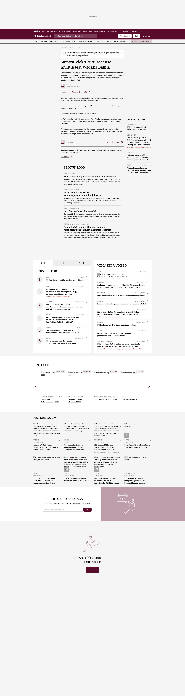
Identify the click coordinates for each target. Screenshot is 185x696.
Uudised (67, 173)
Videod (89, 41)
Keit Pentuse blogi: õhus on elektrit (82, 211)
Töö (114, 41)
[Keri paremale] (149, 386)
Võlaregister (121, 41)
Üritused (97, 41)
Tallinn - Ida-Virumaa (75, 397)
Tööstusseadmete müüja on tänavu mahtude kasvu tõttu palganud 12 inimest (137, 157)
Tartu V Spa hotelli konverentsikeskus (109, 397)
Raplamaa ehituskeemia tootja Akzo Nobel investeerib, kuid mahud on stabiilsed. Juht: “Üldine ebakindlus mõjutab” (63, 319)
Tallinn (123, 397)
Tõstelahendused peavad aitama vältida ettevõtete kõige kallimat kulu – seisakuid (139, 170)
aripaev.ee (135, 31)
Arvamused (50, 302)
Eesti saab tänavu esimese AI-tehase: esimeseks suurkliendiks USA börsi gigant (106, 480)
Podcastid (82, 41)
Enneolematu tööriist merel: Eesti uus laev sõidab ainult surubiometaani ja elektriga (44, 480)
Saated (127, 440)
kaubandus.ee (77, 31)
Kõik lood (43, 41)
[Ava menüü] (42, 31)
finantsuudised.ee (125, 31)
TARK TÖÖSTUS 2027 (69, 41)
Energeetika (65, 157)
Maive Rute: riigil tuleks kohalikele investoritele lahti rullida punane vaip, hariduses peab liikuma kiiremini (61, 291)
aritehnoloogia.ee (113, 31)
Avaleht (36, 41)
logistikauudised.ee (65, 31)
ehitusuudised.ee (87, 31)
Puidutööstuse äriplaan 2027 (105, 400)
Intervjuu (49, 314)
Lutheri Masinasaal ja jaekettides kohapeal (57, 397)
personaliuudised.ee (100, 31)
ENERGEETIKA (65, 47)
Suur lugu (37, 473)
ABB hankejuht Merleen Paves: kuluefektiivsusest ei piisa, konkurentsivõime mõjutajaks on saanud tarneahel (64, 306)
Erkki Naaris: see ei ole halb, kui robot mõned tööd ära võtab (121, 296)
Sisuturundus (106, 41)
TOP (65, 473)
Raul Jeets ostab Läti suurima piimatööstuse (66, 280)
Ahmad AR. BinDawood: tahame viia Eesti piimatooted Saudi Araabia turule (45, 447)
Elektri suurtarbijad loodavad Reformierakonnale (90, 176)
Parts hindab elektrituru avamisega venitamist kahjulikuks (82, 194)
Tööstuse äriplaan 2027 (130, 400)
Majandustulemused (105, 341)
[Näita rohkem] (141, 31)
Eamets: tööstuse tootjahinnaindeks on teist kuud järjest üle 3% (122, 304)
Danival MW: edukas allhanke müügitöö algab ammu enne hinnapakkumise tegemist (87, 228)
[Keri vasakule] (35, 386)
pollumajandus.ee (52, 31)
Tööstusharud (54, 41)
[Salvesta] (87, 277)
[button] (63, 510)
